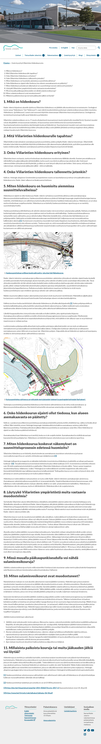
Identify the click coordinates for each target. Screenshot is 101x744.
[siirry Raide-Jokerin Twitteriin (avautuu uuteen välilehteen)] (85, 730)
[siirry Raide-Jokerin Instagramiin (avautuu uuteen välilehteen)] (85, 734)
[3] (55, 456)
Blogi (81, 55)
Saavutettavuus (30, 718)
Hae (73, 48)
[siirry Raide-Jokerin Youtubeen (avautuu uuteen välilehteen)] (92, 730)
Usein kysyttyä (69, 55)
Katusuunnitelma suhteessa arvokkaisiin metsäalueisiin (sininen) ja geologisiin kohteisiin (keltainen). (46, 399)
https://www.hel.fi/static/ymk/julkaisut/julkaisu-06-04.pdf (29, 693)
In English (64, 48)
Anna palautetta (49, 720)
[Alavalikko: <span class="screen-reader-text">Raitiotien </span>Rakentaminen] (60, 55)
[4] (13, 463)
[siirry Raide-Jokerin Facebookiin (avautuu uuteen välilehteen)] (88, 730)
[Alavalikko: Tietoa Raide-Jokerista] (43, 55)
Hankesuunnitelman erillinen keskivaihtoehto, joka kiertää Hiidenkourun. (35, 273)
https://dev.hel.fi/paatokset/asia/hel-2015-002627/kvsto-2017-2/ (32, 688)
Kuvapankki (28, 720)
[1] (21, 221)
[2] (71, 303)
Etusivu (7, 63)
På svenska (53, 48)
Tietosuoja (28, 715)
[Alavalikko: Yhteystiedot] (98, 55)
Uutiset (18, 55)
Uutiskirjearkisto (70, 711)
